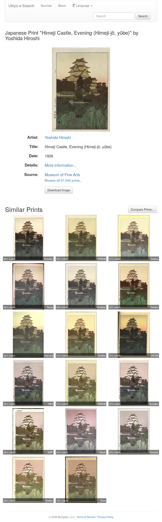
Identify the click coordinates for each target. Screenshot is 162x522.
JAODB (154, 355)
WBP (50, 452)
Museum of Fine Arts (62, 174)
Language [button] (82, 5)
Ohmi (103, 500)
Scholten (48, 258)
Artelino (154, 258)
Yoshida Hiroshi (58, 137)
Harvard (49, 355)
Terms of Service (86, 517)
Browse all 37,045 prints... (63, 180)
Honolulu (101, 307)
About (62, 5)
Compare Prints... (142, 209)
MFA (50, 404)
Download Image (58, 190)
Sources (46, 5)
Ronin (50, 307)
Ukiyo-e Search (21, 5)
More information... (60, 165)
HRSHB (102, 258)
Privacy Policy (105, 517)
